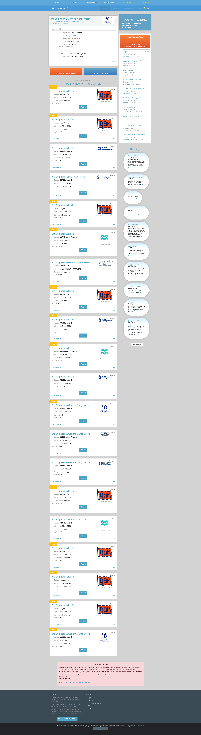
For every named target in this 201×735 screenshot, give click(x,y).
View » (83, 107)
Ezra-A (130, 195)
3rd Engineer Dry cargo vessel (69, 176)
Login (89, 698)
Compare (112, 89)
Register (90, 700)
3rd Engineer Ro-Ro (63, 90)
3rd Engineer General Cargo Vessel (71, 405)
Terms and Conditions (94, 703)
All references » (137, 345)
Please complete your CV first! (69, 21)
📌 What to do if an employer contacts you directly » (74, 682)
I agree (100, 729)
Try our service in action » (67, 719)
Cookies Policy (140, 726)
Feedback (91, 708)
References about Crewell (95, 706)
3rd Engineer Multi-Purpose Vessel (71, 262)
